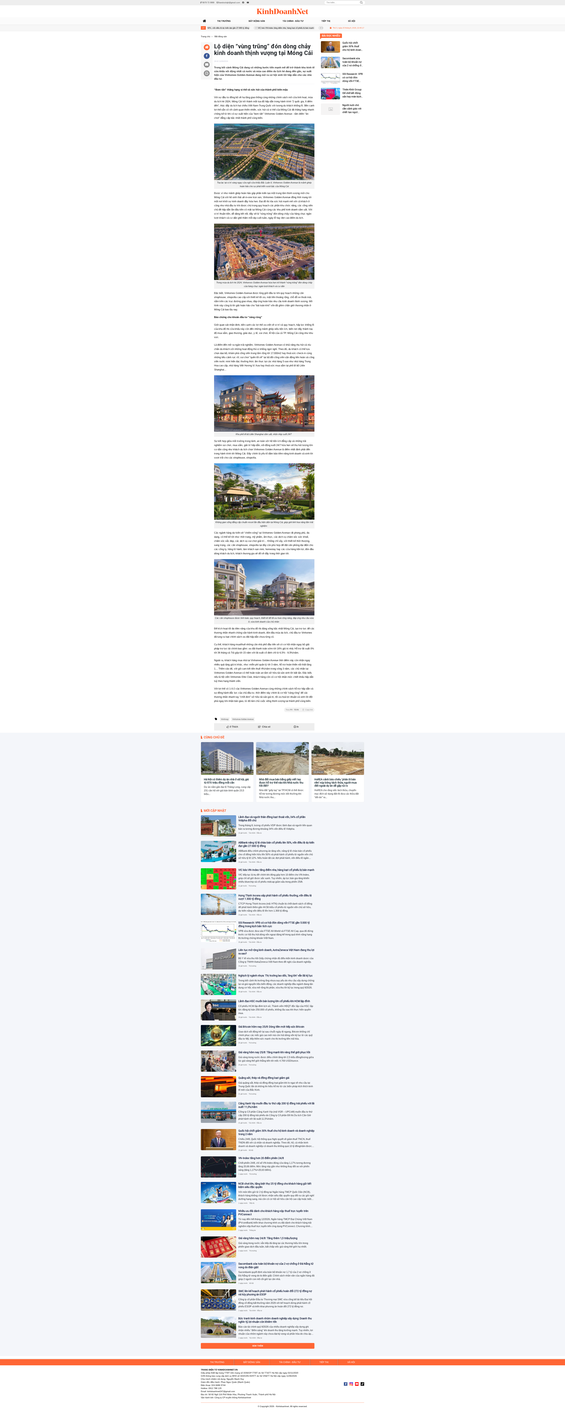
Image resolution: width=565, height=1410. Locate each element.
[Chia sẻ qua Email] (207, 65)
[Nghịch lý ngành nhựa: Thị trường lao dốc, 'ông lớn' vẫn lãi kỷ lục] (218, 984)
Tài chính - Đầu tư (255, 833)
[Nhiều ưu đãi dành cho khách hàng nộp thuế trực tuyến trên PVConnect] (218, 1219)
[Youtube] (357, 1384)
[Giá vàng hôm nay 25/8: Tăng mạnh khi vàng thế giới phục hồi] (218, 1061)
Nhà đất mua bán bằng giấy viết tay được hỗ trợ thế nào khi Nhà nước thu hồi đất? (281, 782)
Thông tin (252, 1230)
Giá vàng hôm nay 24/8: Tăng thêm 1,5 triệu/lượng (267, 1238)
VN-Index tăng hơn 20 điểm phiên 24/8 (261, 1158)
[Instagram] (351, 1384)
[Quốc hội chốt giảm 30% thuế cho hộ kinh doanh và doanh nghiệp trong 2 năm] (218, 1139)
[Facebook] (345, 1384)
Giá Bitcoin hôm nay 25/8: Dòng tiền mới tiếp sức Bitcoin (271, 1026)
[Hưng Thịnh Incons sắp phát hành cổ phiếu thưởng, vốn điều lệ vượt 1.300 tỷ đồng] (218, 904)
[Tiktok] (362, 1384)
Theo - (299, 710)
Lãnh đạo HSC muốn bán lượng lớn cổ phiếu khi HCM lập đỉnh (274, 1001)
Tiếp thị (251, 1203)
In (297, 726)
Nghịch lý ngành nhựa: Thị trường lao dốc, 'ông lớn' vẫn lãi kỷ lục (275, 975)
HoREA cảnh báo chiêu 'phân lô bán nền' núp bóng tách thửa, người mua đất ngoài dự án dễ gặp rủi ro (335, 782)
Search (361, 3)
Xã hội (251, 1150)
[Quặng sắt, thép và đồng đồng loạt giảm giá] (218, 1086)
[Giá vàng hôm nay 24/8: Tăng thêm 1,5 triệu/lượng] (218, 1247)
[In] (207, 73)
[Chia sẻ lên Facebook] (207, 56)
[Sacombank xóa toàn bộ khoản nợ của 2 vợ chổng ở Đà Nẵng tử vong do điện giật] (218, 1272)
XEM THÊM (257, 1346)
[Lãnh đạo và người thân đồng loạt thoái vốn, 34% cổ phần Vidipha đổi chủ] (218, 825)
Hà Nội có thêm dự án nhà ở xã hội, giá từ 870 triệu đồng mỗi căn (226, 781)
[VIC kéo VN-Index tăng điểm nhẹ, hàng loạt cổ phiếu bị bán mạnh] (218, 878)
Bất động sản (208, 772)
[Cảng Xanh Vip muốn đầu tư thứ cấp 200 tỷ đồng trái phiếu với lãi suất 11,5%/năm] (218, 1112)
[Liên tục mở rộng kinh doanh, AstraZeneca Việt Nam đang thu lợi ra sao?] (218, 958)
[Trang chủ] (204, 21)
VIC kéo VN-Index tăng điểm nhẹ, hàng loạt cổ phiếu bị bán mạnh (276, 869)
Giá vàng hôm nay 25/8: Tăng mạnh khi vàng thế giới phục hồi (274, 1052)
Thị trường (252, 886)
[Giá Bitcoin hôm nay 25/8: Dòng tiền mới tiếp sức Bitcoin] (218, 1035)
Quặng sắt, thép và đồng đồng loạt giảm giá (263, 1077)
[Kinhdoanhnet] (282, 11)
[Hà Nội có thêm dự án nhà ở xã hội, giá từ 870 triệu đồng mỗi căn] (227, 758)
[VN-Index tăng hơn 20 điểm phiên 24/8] (218, 1167)
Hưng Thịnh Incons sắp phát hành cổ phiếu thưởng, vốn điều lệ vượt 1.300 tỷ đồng (274, 28)
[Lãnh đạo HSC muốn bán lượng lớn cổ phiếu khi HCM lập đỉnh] (218, 1010)
